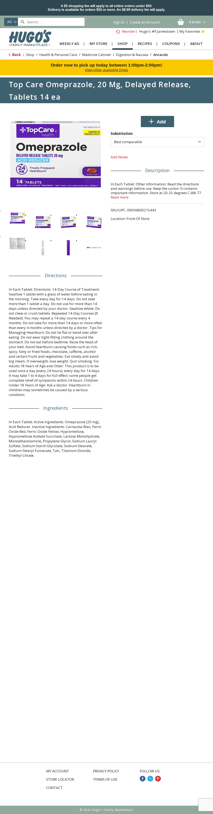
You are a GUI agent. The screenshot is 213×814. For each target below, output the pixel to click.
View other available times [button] (106, 69)
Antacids (160, 54)
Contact (54, 788)
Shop (30, 54)
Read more (120, 197)
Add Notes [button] (119, 157)
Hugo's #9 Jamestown (157, 31)
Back (16, 54)
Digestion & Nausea (132, 54)
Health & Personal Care (58, 54)
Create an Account (145, 22)
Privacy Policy (106, 771)
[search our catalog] (22, 22)
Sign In (118, 22)
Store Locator (60, 779)
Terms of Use (105, 779)
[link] (142, 779)
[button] (17, 218)
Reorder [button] (128, 31)
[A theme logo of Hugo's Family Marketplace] (30, 40)
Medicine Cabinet (96, 54)
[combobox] (11, 22)
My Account (57, 771)
